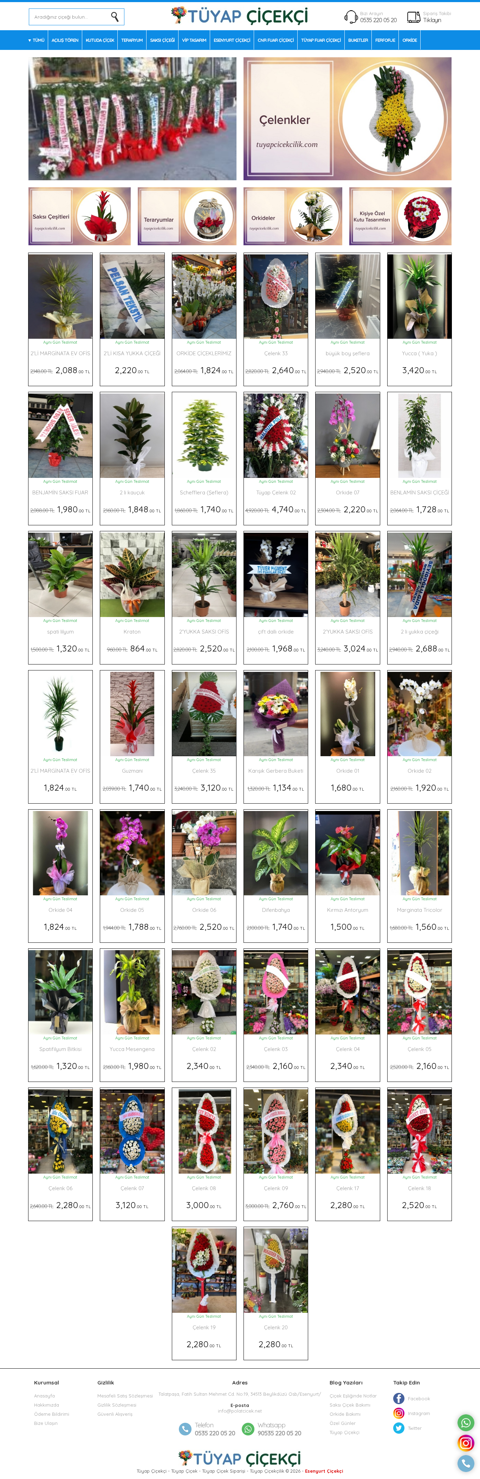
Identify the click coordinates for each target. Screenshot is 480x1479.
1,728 (419, 509)
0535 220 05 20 (378, 20)
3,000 (204, 1204)
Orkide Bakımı (345, 1414)
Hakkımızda (46, 1405)
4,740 (275, 509)
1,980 (60, 509)
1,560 (419, 926)
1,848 (132, 509)
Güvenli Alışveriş (114, 1414)
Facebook (419, 1398)
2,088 (60, 369)
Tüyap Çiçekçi (344, 1432)
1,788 (132, 926)
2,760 (276, 1204)
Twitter (415, 1428)
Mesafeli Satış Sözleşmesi (125, 1396)
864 (132, 648)
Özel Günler (343, 1423)
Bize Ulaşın (46, 1423)
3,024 (347, 648)
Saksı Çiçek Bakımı (350, 1405)
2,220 (132, 369)
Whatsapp (271, 1425)
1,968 (276, 648)
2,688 (419, 648)
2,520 (348, 369)
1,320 (60, 648)
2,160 (276, 1065)
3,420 (419, 369)
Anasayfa (44, 1396)
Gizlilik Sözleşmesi (116, 1405)
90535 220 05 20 (279, 1429)
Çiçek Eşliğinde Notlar (353, 1396)
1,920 (419, 787)
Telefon (204, 1425)
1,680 (347, 787)
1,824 (204, 369)
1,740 (204, 509)
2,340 (204, 1065)
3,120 (204, 787)
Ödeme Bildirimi (51, 1414)
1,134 (275, 787)
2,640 (276, 369)
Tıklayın (432, 20)
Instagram (419, 1413)
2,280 (60, 1204)
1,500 (348, 926)
